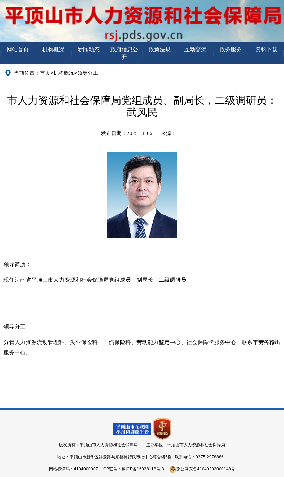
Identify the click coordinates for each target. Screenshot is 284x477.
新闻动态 (89, 49)
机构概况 (53, 49)
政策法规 (160, 49)
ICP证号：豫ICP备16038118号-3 (133, 469)
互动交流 (195, 49)
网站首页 (18, 49)
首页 (45, 73)
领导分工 (87, 73)
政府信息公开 (124, 53)
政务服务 (231, 49)
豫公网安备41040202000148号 (205, 469)
